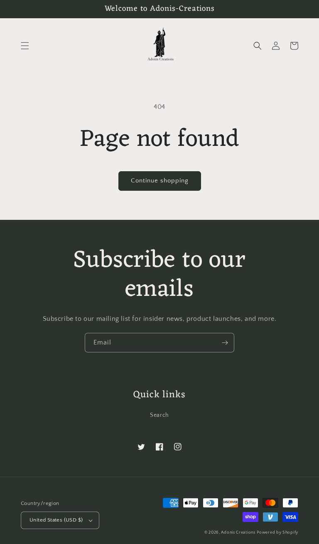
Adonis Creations (238, 532)
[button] (25, 46)
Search (159, 415)
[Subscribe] (225, 342)
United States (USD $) (56, 520)
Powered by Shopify (277, 532)
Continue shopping (160, 180)
